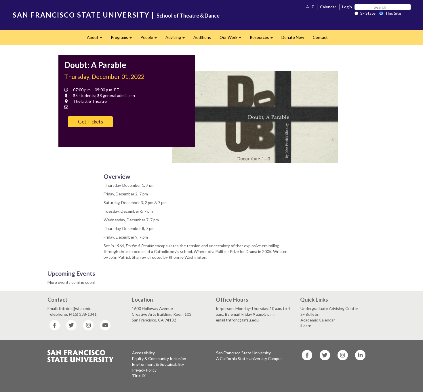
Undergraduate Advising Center (329, 308)
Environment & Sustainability (158, 364)
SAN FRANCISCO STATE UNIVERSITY (81, 15)
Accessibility (143, 352)
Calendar (328, 6)
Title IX (139, 375)
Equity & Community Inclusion (159, 358)
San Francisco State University (243, 352)
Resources (263, 39)
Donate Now (292, 37)
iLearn (305, 325)
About (96, 39)
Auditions (202, 37)
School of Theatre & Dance (188, 15)
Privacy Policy (144, 370)
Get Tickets (90, 122)
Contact (320, 37)
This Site (393, 13)
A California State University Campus (249, 358)
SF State (368, 13)
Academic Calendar (317, 319)
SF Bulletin (309, 314)
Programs (123, 39)
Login (347, 6)
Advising (177, 39)
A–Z (310, 6)
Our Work (232, 39)
